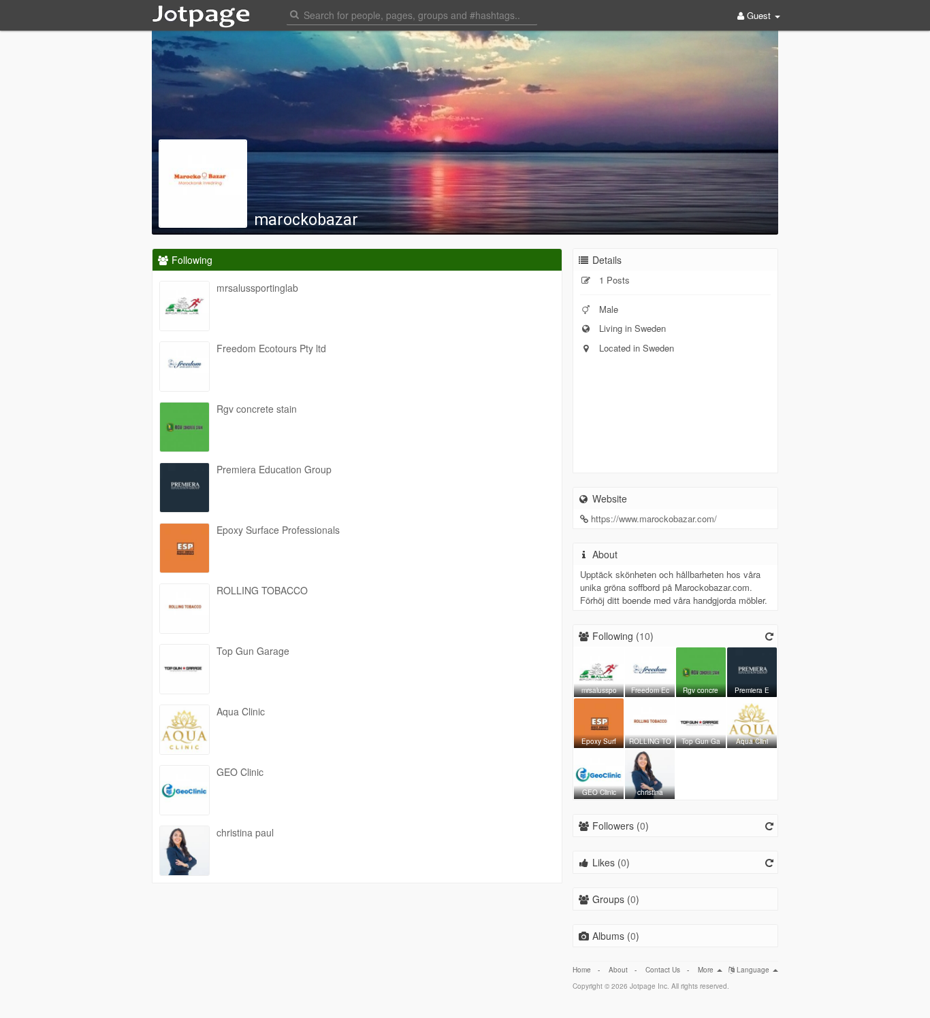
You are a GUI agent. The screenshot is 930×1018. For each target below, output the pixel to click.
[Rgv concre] (701, 670)
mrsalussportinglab (257, 287)
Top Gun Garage (253, 651)
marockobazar (306, 220)
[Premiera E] (752, 670)
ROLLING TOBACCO (262, 590)
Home (582, 969)
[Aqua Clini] (752, 721)
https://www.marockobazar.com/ (654, 518)
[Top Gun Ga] (701, 721)
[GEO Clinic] (599, 772)
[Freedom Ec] (650, 670)
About (618, 969)
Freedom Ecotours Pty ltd (271, 348)
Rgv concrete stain (257, 408)
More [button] (707, 969)
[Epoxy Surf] (599, 721)
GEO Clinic (240, 772)
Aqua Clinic (241, 711)
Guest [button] (758, 15)
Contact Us (662, 969)
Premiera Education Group (274, 469)
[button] (412, 14)
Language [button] (753, 969)
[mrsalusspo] (599, 670)
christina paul (245, 832)
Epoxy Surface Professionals (278, 530)
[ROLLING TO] (650, 721)
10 (644, 636)
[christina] (650, 772)
